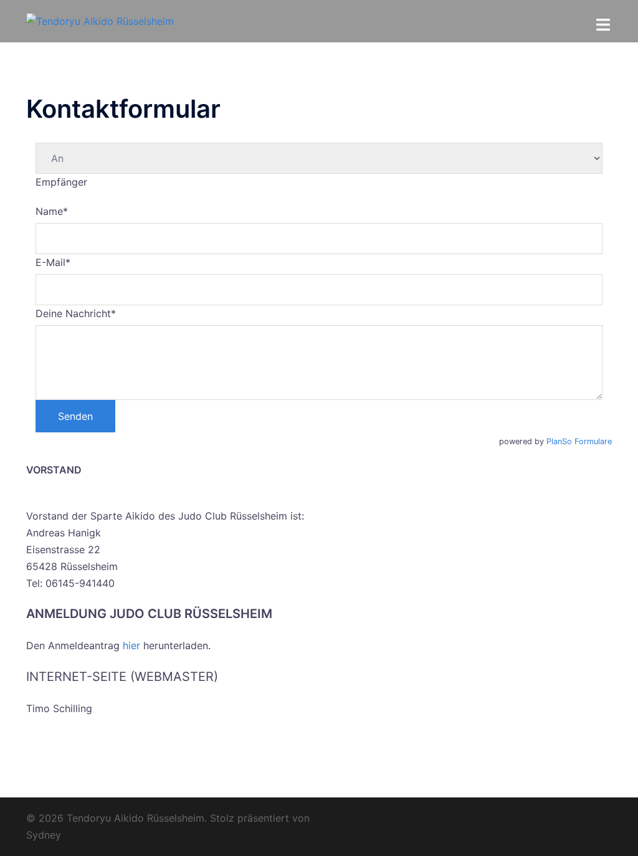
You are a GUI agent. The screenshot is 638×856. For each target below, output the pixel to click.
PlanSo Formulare (579, 441)
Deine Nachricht (76, 313)
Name (52, 211)
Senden (75, 416)
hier (131, 645)
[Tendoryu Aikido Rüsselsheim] (100, 20)
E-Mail (53, 262)
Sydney (43, 835)
